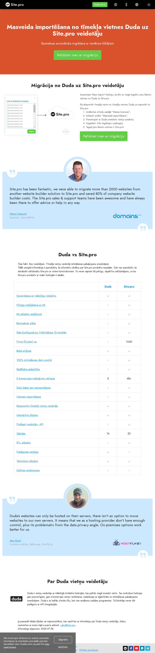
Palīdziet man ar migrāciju (77, 55)
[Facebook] (131, 648)
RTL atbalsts (23, 443)
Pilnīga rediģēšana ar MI (30, 305)
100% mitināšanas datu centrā (34, 360)
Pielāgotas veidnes (27, 452)
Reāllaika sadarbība (28, 369)
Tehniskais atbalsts (27, 461)
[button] (99, 4)
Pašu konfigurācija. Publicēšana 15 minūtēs (41, 332)
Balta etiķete (23, 351)
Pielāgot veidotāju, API (29, 424)
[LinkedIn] (142, 648)
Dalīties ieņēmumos (28, 470)
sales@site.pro (67, 625)
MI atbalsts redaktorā (29, 314)
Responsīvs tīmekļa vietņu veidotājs (37, 406)
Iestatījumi (63, 646)
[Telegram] (147, 648)
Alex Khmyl (15, 540)
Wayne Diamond (18, 214)
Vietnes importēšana (28, 397)
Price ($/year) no (26, 342)
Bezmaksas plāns (26, 323)
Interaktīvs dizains (27, 415)
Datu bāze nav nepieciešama (33, 388)
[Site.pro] (125, 648)
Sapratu (63, 640)
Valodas (20, 434)
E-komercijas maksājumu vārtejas (35, 378)
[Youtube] (136, 648)
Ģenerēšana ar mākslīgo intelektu (36, 296)
